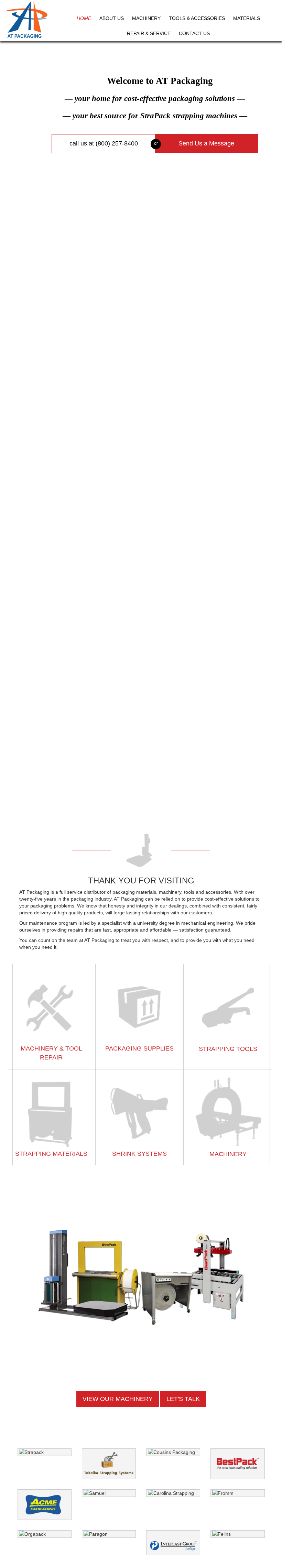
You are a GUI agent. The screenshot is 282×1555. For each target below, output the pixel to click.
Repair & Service (149, 33)
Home (84, 18)
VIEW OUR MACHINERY (118, 1398)
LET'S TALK (183, 1398)
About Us (111, 18)
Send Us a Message (206, 143)
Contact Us (194, 33)
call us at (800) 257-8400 (103, 143)
